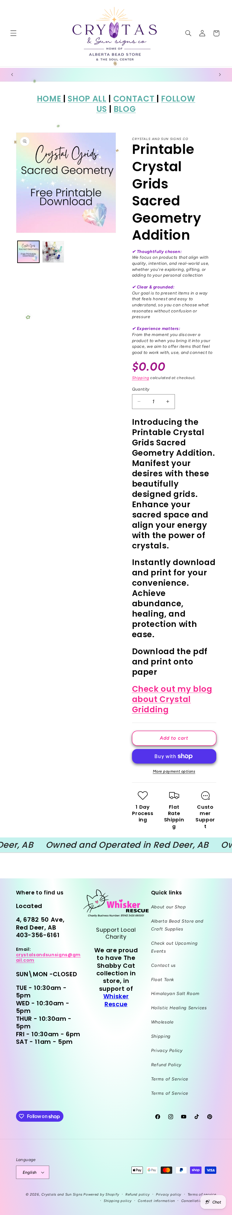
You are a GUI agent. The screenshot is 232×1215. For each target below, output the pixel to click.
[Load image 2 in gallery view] (53, 252)
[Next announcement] (220, 74)
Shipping (140, 377)
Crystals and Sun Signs (61, 1194)
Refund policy (137, 1194)
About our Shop (168, 907)
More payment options (174, 771)
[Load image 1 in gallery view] (28, 252)
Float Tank (162, 979)
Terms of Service (169, 1079)
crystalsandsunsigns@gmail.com (48, 957)
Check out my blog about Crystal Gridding (172, 699)
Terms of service (202, 1194)
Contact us (163, 965)
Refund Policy (166, 1064)
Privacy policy (168, 1194)
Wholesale (162, 1022)
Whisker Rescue (116, 1000)
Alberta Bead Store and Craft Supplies (177, 925)
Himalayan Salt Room (175, 993)
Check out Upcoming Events (174, 947)
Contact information (156, 1201)
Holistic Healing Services (179, 1007)
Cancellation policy (198, 1201)
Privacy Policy (167, 1050)
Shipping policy (117, 1201)
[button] (13, 33)
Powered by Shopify (101, 1194)
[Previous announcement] (12, 74)
